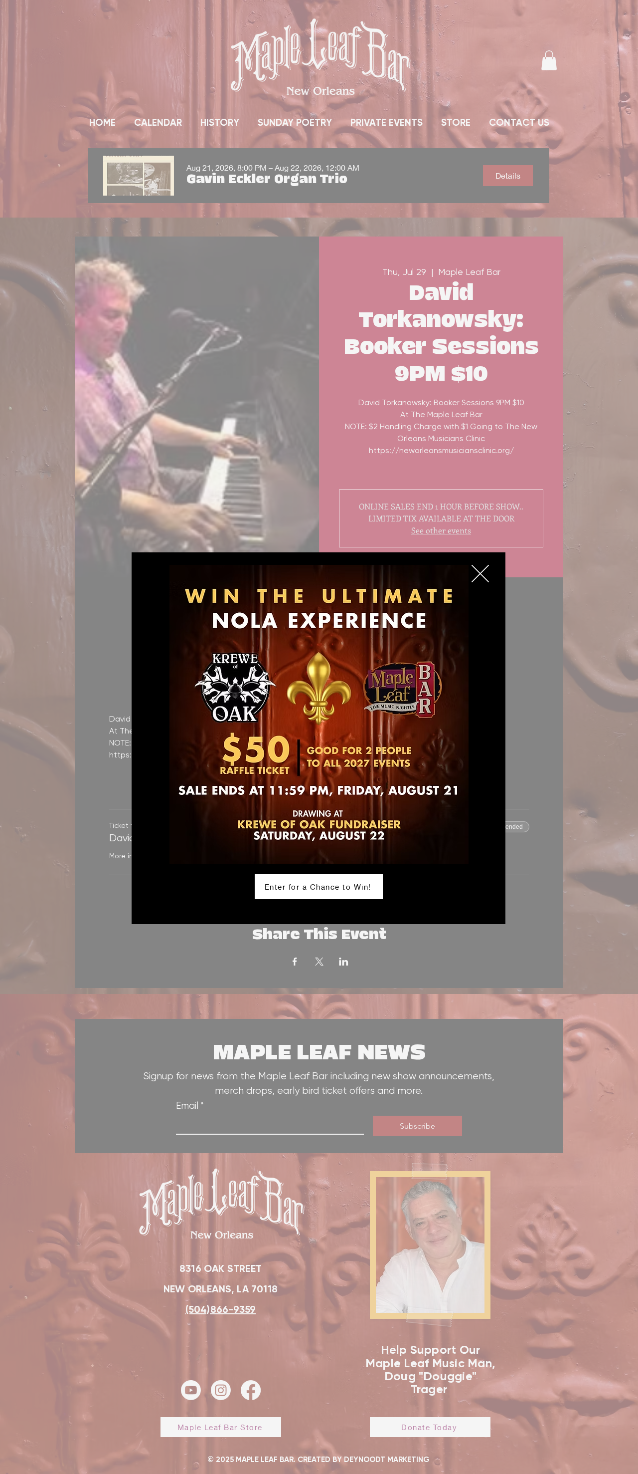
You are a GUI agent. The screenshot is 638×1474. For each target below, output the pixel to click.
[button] (480, 573)
